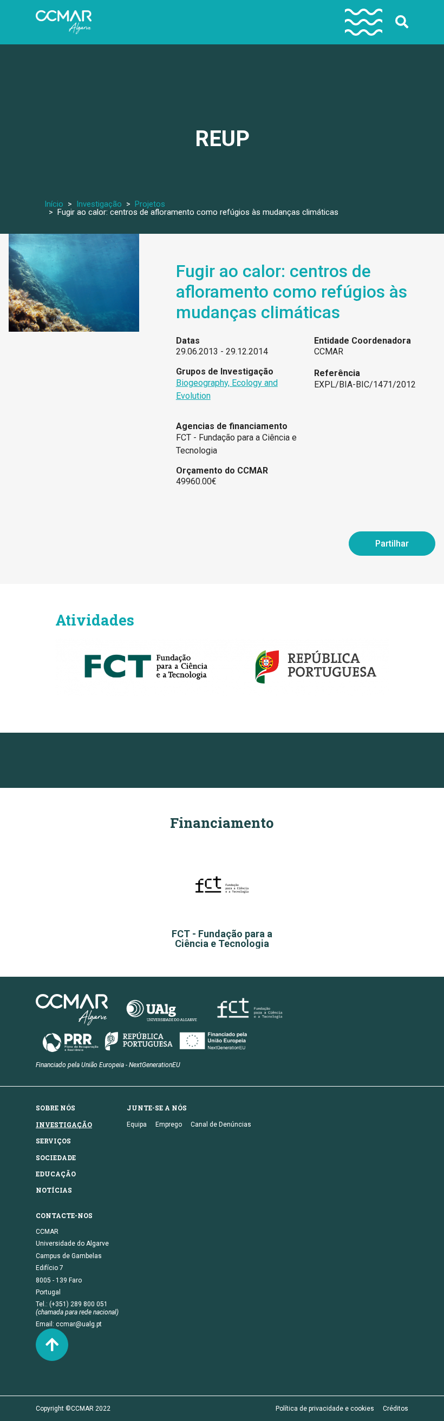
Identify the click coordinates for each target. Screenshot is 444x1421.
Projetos (150, 204)
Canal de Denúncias (221, 1124)
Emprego (168, 1124)
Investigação (99, 204)
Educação (56, 1173)
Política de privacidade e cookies (325, 1408)
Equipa (137, 1124)
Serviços (53, 1140)
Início (53, 204)
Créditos (395, 1408)
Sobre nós (55, 1107)
